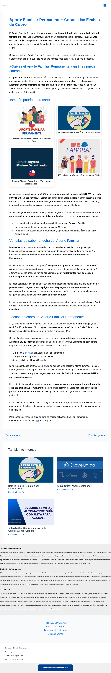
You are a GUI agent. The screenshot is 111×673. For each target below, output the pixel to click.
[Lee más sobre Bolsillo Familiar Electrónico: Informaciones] (31, 469)
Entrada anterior (12, 435)
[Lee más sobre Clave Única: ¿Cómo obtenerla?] (80, 469)
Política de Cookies (55, 626)
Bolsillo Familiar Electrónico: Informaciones (23, 487)
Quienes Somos (55, 634)
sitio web (29, 353)
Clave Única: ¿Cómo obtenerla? (74, 485)
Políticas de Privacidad (56, 623)
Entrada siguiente (98, 435)
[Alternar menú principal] (105, 5)
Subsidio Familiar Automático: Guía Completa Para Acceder (27, 529)
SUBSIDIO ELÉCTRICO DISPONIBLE (55, 668)
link (37, 420)
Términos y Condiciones (55, 630)
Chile (23, 492)
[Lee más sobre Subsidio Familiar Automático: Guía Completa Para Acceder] (31, 512)
